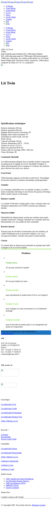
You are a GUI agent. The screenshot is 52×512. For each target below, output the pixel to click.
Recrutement (6, 437)
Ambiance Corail (7, 469)
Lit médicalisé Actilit (9, 409)
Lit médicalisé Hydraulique (11, 413)
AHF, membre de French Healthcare (20, 479)
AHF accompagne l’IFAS (16, 483)
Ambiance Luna (7, 465)
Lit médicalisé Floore (9, 449)
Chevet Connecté (12, 488)
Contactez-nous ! (7, 334)
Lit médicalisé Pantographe (11, 453)
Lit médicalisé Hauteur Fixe (11, 417)
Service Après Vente (8, 439)
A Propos (4, 435)
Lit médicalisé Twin (8, 404)
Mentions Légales (38, 505)
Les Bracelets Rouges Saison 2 (17, 481)
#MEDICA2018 (12, 485)
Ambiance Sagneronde (9, 461)
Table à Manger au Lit (9, 421)
